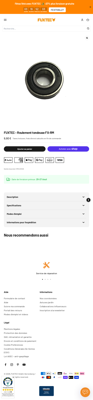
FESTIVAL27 (57, 9)
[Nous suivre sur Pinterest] (17, 364)
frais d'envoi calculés (35, 138)
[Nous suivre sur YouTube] (24, 364)
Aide (6, 302)
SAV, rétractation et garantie (18, 337)
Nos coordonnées (48, 298)
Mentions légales (12, 329)
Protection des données (15, 333)
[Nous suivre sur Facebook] (5, 364)
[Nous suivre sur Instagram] (11, 364)
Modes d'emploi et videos (16, 314)
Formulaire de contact (14, 298)
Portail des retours (13, 310)
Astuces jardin (47, 302)
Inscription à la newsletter (52, 310)
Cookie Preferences (13, 344)
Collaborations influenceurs (53, 306)
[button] (88, 200)
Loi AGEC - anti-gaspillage (16, 356)
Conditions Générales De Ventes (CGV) (19, 350)
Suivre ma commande (14, 306)
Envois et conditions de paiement (20, 341)
